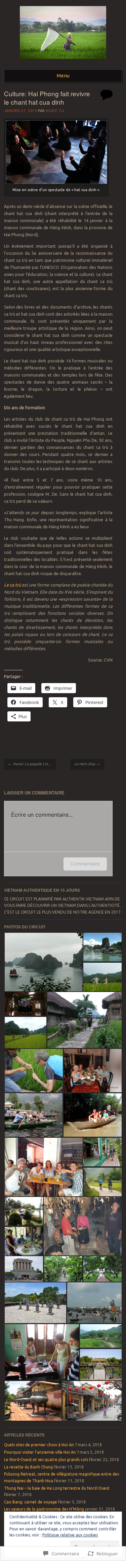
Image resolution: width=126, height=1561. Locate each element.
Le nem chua (87, 764)
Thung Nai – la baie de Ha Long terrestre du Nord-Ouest (57, 1488)
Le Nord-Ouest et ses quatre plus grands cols (46, 1459)
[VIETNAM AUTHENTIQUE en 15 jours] (63, 61)
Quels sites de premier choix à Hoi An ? (40, 1445)
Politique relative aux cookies (70, 1535)
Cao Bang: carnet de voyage (30, 1502)
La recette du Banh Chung (28, 1467)
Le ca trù (12, 584)
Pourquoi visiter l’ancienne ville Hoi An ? (41, 1452)
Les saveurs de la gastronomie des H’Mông (44, 1509)
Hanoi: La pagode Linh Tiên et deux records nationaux (31, 764)
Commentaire (85, 863)
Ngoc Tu (55, 111)
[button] (43, 962)
